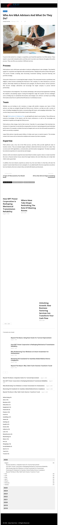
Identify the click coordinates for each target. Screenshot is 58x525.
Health (5, 424)
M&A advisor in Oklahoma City (16, 116)
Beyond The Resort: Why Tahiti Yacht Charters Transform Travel (31, 366)
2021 (6, 499)
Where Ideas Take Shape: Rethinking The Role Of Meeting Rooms (28, 205)
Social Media (6, 446)
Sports (5, 449)
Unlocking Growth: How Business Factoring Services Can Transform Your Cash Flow (46, 310)
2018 (6, 508)
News (4, 439)
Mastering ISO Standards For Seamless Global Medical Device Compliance (30, 359)
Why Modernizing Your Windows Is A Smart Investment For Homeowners (30, 352)
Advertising (6, 397)
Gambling (5, 417)
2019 (6, 505)
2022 (6, 496)
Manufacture (6, 434)
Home (4, 426)
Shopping (5, 444)
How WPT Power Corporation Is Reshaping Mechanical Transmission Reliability (27, 1)
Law (4, 431)
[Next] (7, 372)
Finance (5, 412)
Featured (5, 409)
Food (4, 414)
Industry (5, 429)
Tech (4, 451)
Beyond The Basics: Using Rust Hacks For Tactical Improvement (31, 338)
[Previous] (4, 372)
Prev (6, 323)
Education (6, 404)
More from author (17, 182)
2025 (6, 488)
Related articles (8, 182)
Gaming (5, 422)
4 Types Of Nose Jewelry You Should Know (14, 176)
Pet (4, 441)
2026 (6, 460)
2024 (6, 491)
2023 (6, 493)
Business (5, 11)
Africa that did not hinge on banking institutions (44, 176)
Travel (5, 453)
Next (9, 323)
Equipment (6, 407)
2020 (6, 502)
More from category (29, 182)
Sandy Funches (6, 21)
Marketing (6, 436)
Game (4, 419)
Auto (4, 399)
